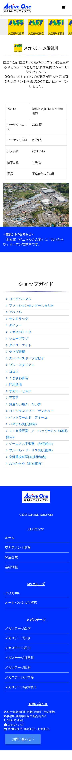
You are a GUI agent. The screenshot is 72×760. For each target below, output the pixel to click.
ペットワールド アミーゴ (27, 417)
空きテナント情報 (18, 547)
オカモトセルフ (19, 391)
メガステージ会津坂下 (21, 687)
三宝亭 (13, 397)
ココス (13, 371)
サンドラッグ (17, 318)
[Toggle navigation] (63, 7)
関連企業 (11, 557)
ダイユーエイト (19, 345)
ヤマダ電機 (16, 351)
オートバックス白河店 (21, 602)
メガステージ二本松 (19, 677)
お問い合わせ (22, 739)
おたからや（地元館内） (25, 463)
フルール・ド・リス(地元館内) (30, 450)
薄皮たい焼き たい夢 (24, 404)
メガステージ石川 (18, 648)
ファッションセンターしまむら (30, 305)
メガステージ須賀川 (19, 657)
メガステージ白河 (18, 628)
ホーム (10, 537)
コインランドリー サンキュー (30, 411)
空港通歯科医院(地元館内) (26, 457)
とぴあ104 (12, 593)
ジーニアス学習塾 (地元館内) (30, 443)
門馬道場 (14, 384)
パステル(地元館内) (22, 424)
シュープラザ (17, 338)
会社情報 (11, 567)
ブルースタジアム (21, 365)
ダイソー (14, 325)
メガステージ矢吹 (18, 638)
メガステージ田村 (18, 667)
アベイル (14, 312)
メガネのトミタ (19, 332)
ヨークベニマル (19, 299)
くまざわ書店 (17, 378)
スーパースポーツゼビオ (25, 358)
